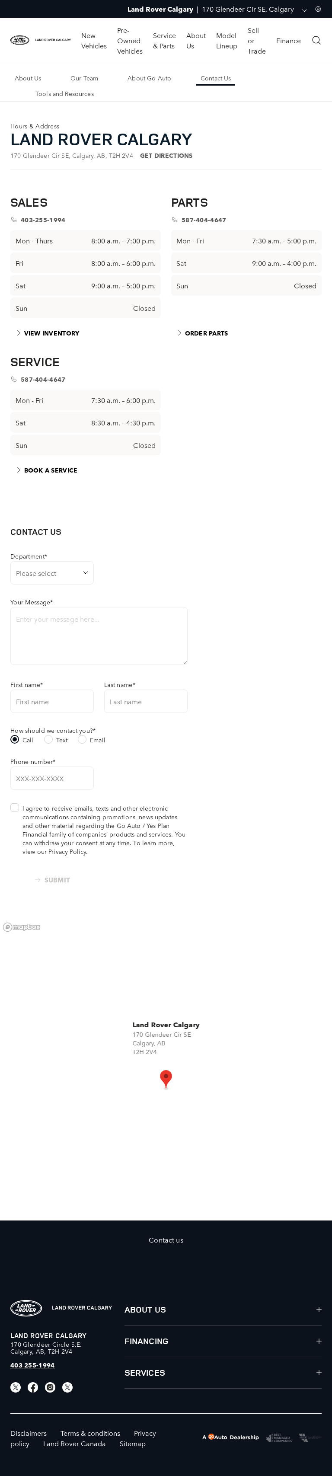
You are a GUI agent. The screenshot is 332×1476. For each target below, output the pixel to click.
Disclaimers (28, 1433)
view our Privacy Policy (54, 851)
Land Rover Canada (74, 1443)
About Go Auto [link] (149, 77)
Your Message (31, 601)
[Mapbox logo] (22, 927)
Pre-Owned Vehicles (130, 40)
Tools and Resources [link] (64, 93)
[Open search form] (316, 40)
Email (97, 739)
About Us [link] (28, 77)
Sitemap (133, 1443)
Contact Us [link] (216, 77)
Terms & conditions (90, 1433)
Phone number (33, 761)
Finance (288, 40)
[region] (166, 1069)
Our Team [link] (84, 77)
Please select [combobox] (36, 573)
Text (62, 739)
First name (26, 684)
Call (28, 739)
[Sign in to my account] (318, 9)
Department (28, 556)
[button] (166, 1080)
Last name (119, 684)
